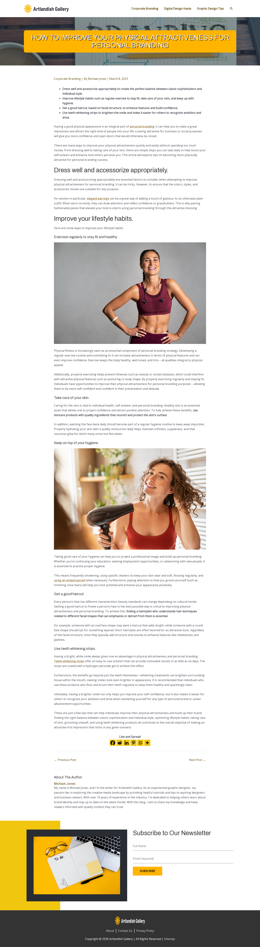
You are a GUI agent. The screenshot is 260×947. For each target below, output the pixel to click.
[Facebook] (113, 743)
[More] (147, 743)
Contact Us (125, 931)
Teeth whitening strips (69, 661)
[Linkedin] (126, 743)
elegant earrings (98, 198)
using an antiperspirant (69, 580)
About (110, 931)
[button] (231, 8)
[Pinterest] (133, 743)
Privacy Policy (145, 931)
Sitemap (169, 939)
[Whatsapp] (140, 743)
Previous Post (65, 760)
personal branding (142, 126)
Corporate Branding (67, 79)
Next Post (197, 760)
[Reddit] (120, 743)
